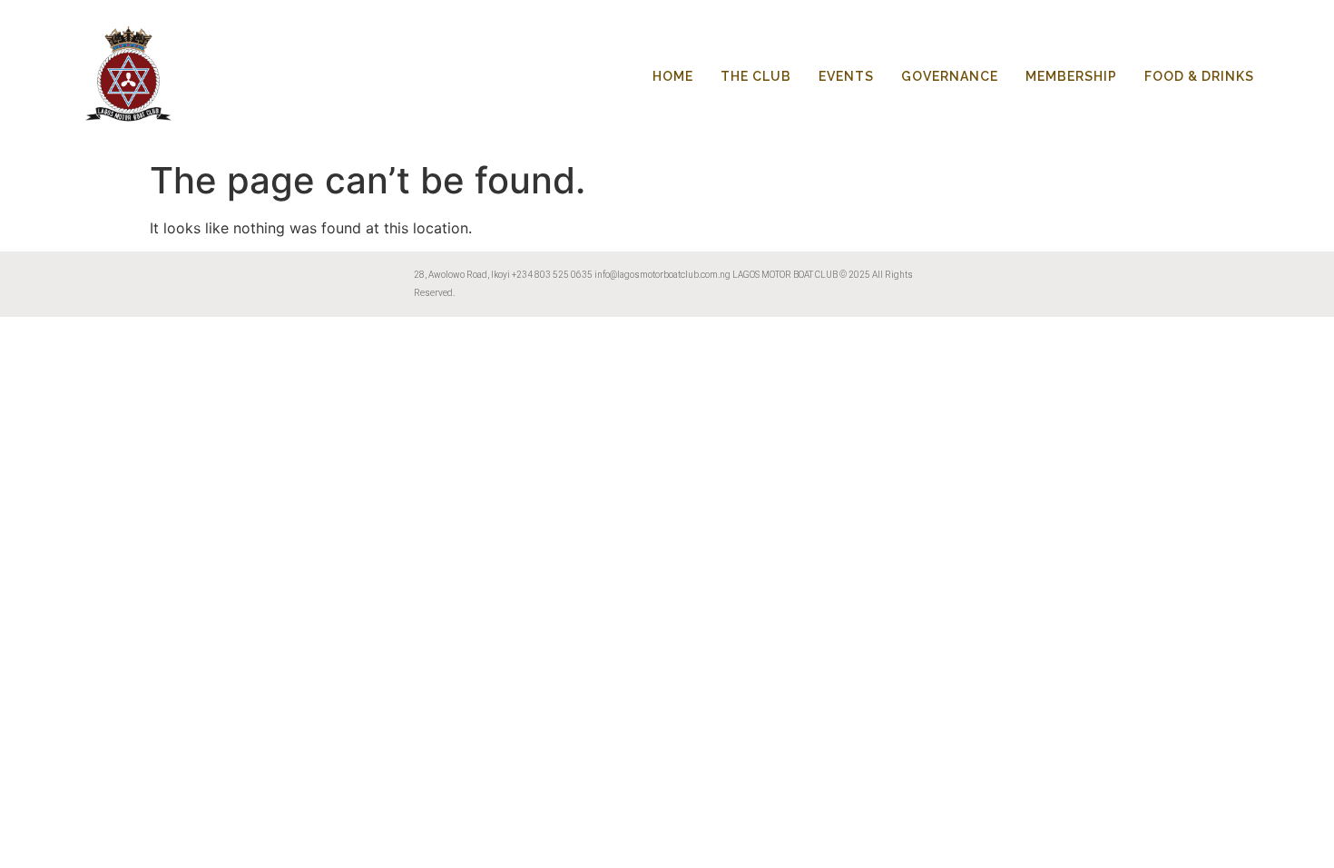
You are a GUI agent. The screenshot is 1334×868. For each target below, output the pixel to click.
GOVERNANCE (949, 76)
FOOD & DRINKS (1199, 76)
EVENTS (846, 76)
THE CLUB (756, 76)
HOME (672, 76)
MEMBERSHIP (1071, 76)
